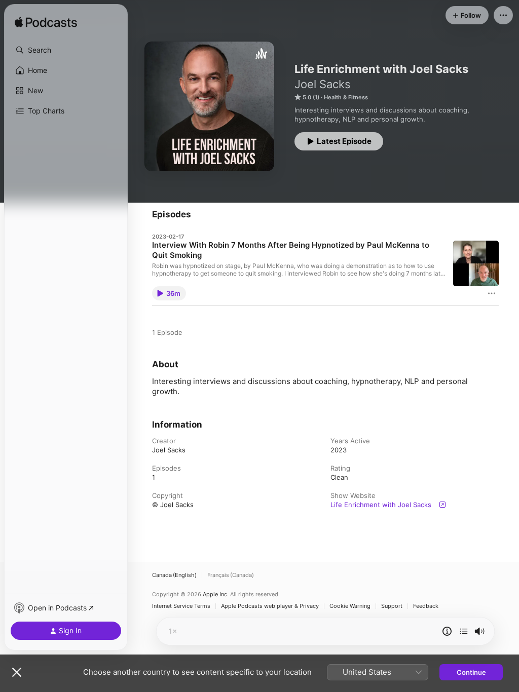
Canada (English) (174, 575)
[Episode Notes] (447, 631)
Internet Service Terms (181, 606)
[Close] (16, 672)
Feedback (425, 606)
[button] (66, 50)
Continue (471, 672)
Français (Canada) (230, 575)
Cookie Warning (349, 606)
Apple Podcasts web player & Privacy (270, 606)
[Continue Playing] (464, 631)
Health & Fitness (346, 97)
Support (391, 606)
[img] (46, 23)
